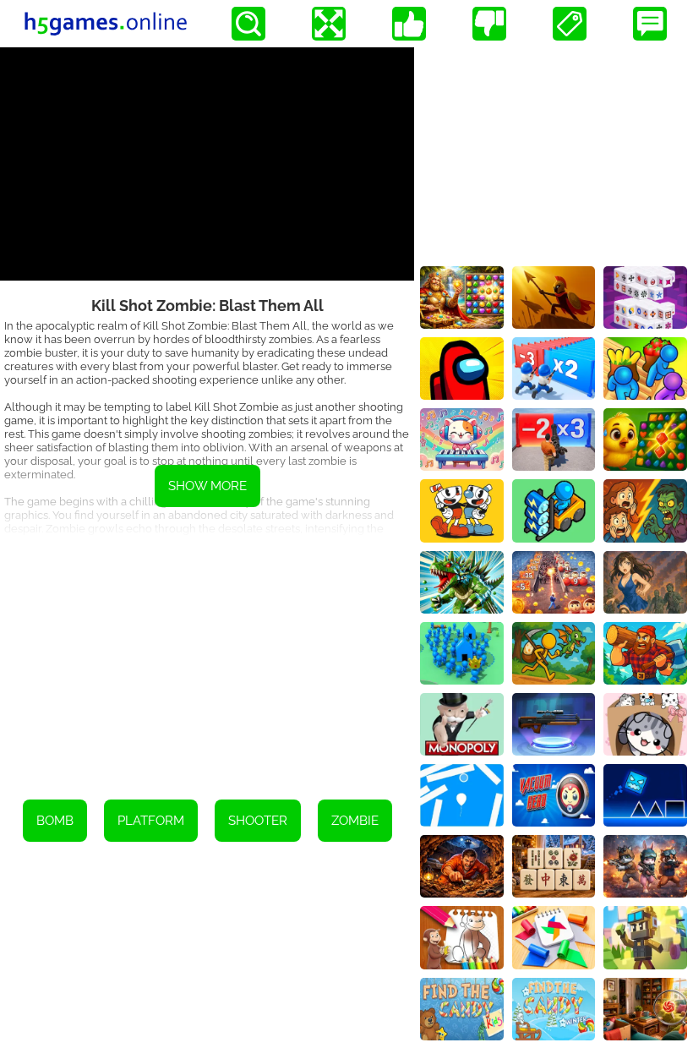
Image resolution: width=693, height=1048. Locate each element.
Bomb (55, 820)
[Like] (409, 24)
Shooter (257, 820)
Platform (150, 820)
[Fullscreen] (329, 24)
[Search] (248, 24)
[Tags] (570, 24)
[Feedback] (650, 24)
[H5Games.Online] (105, 24)
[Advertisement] (207, 656)
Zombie (355, 820)
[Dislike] (489, 24)
